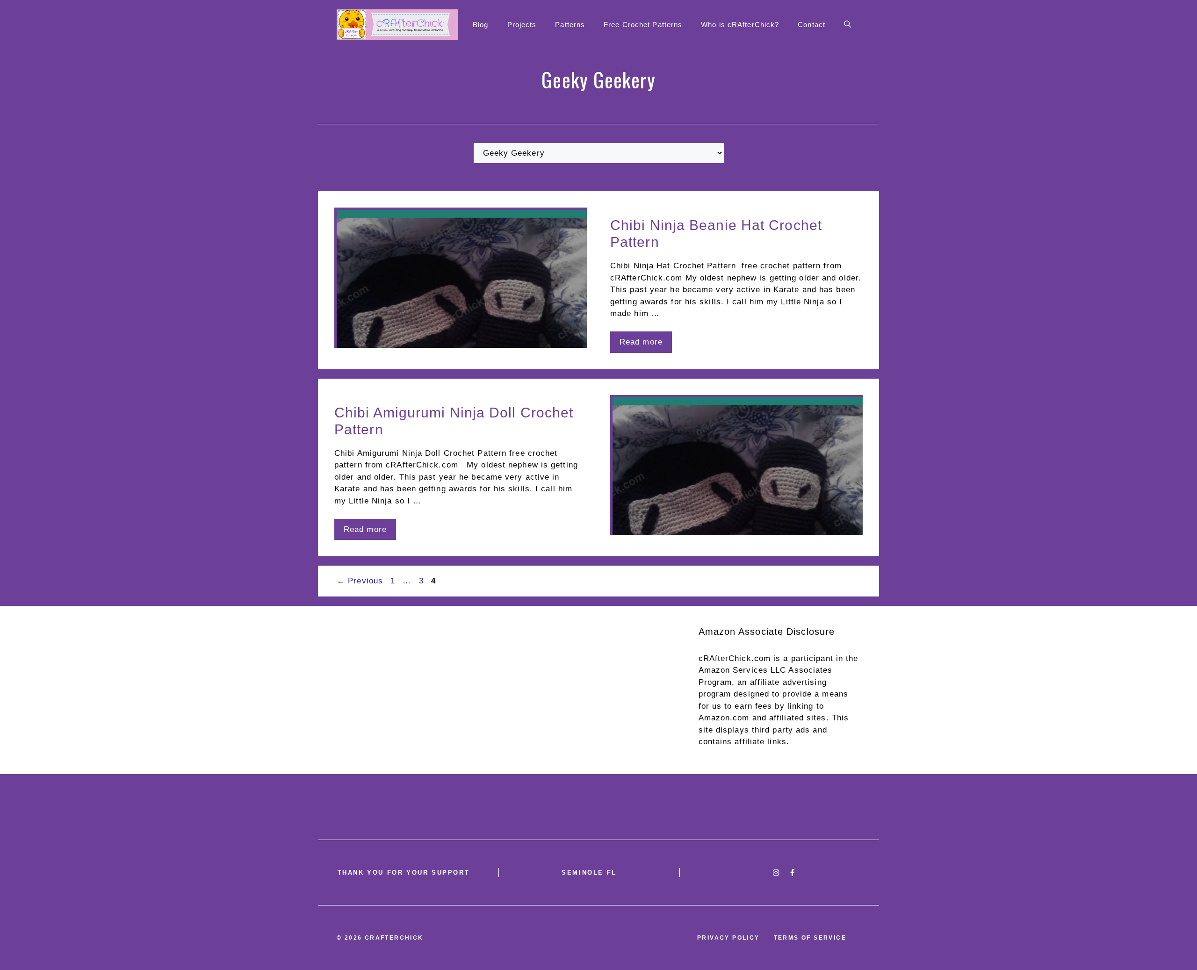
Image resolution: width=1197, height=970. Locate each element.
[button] (847, 25)
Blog (480, 25)
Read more (641, 342)
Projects (522, 25)
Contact (811, 25)
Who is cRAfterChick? (740, 25)
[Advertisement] (599, 690)
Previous (360, 580)
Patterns (570, 25)
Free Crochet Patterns (643, 25)
